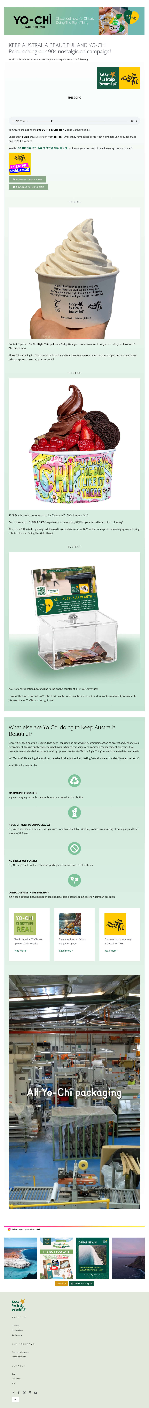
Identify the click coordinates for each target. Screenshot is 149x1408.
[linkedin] (13, 1392)
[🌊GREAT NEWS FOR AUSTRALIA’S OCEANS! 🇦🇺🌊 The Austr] (92, 1258)
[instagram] (30, 1392)
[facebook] (18, 1392)
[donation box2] (74, 553)
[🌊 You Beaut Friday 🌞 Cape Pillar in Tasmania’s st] (128, 1258)
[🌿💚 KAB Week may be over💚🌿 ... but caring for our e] (56, 1258)
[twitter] (24, 1392)
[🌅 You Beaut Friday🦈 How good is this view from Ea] (20, 1258)
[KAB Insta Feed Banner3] (74, 1227)
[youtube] (35, 1392)
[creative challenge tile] (20, 154)
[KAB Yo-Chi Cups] (74, 208)
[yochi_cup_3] (74, 379)
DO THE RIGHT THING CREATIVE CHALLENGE (43, 148)
